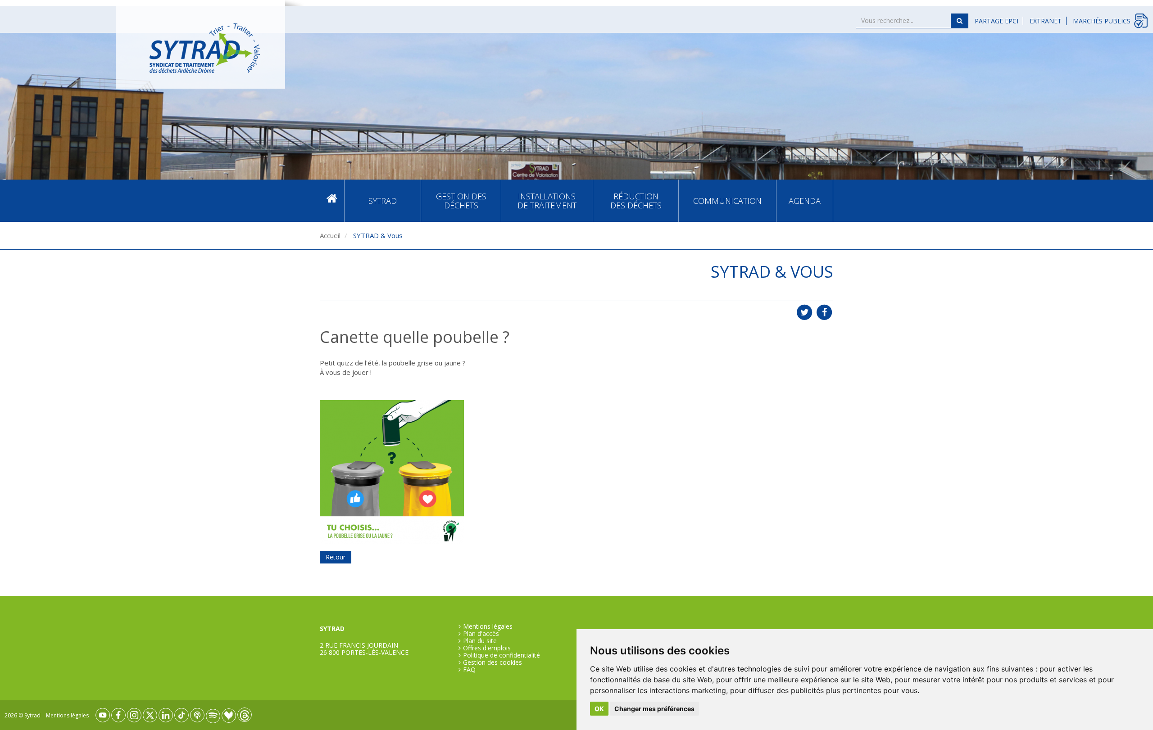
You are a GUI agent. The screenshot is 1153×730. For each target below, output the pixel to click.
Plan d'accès (481, 633)
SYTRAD (382, 200)
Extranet (1046, 21)
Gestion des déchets (461, 201)
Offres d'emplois (487, 648)
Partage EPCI (996, 21)
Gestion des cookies (492, 662)
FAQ (469, 669)
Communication (727, 200)
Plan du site (480, 640)
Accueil (332, 200)
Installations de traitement (546, 201)
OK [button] (599, 708)
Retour (335, 557)
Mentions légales (488, 626)
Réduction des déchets (636, 201)
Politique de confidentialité (501, 655)
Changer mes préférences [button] (654, 708)
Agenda (805, 200)
